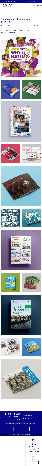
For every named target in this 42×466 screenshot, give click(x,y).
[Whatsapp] (19, 419)
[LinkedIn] (37, 5)
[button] (34, 462)
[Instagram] (35, 5)
